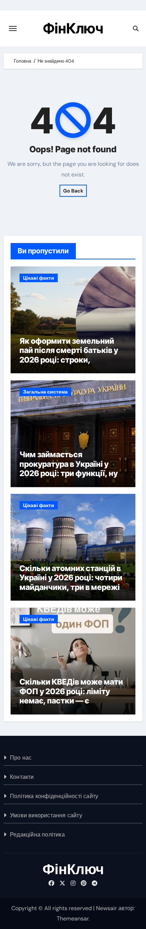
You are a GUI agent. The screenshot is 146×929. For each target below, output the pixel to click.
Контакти (22, 777)
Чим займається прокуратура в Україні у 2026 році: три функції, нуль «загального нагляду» (73, 468)
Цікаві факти (38, 278)
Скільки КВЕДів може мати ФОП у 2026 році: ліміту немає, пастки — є (71, 691)
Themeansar (73, 918)
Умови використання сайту (46, 815)
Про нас (21, 757)
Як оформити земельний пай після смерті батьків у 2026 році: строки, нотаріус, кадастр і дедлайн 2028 (72, 359)
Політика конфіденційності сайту (54, 796)
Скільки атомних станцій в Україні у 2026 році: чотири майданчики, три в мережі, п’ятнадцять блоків (70, 582)
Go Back (73, 191)
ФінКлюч (73, 28)
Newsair (106, 908)
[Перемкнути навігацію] (12, 28)
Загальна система (45, 392)
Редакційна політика (37, 834)
